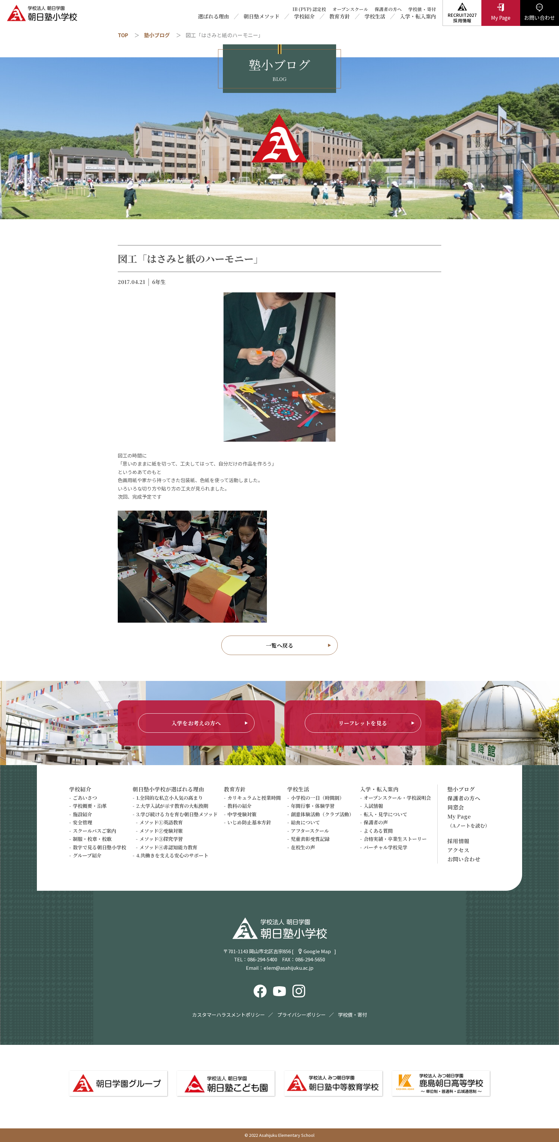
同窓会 (455, 807)
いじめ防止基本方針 (249, 822)
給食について (305, 822)
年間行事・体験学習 (312, 805)
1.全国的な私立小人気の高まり (169, 797)
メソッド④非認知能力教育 (168, 847)
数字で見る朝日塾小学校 (99, 847)
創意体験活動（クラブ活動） (322, 814)
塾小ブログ (157, 35)
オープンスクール (350, 9)
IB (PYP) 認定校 (309, 9)
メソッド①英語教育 (161, 822)
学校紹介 (304, 16)
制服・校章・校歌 (92, 838)
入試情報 (373, 805)
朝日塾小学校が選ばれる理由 (168, 789)
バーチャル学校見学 (385, 847)
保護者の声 (376, 822)
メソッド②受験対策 (161, 830)
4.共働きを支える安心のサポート (172, 855)
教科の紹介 (239, 805)
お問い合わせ (463, 859)
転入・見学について (385, 814)
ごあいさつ (85, 797)
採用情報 (458, 841)
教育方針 (339, 16)
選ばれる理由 (213, 16)
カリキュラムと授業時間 (254, 797)
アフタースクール (310, 830)
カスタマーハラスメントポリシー (228, 1014)
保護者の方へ (388, 9)
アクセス (458, 850)
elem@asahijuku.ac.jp (288, 967)
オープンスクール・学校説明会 (397, 797)
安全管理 (82, 822)
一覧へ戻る (279, 645)
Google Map (317, 951)
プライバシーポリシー (301, 1014)
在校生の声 (303, 847)
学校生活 (375, 16)
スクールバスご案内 (94, 830)
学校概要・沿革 (90, 805)
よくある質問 (378, 830)
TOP (123, 35)
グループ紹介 (87, 855)
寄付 (431, 9)
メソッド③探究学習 (161, 838)
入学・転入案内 (418, 16)
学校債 (415, 9)
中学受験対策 (242, 814)
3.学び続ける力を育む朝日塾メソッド (177, 814)
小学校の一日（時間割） (317, 797)
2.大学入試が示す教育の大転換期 (172, 805)
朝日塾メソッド (262, 16)
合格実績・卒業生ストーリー (395, 838)
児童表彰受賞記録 (310, 838)
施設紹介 (82, 814)
